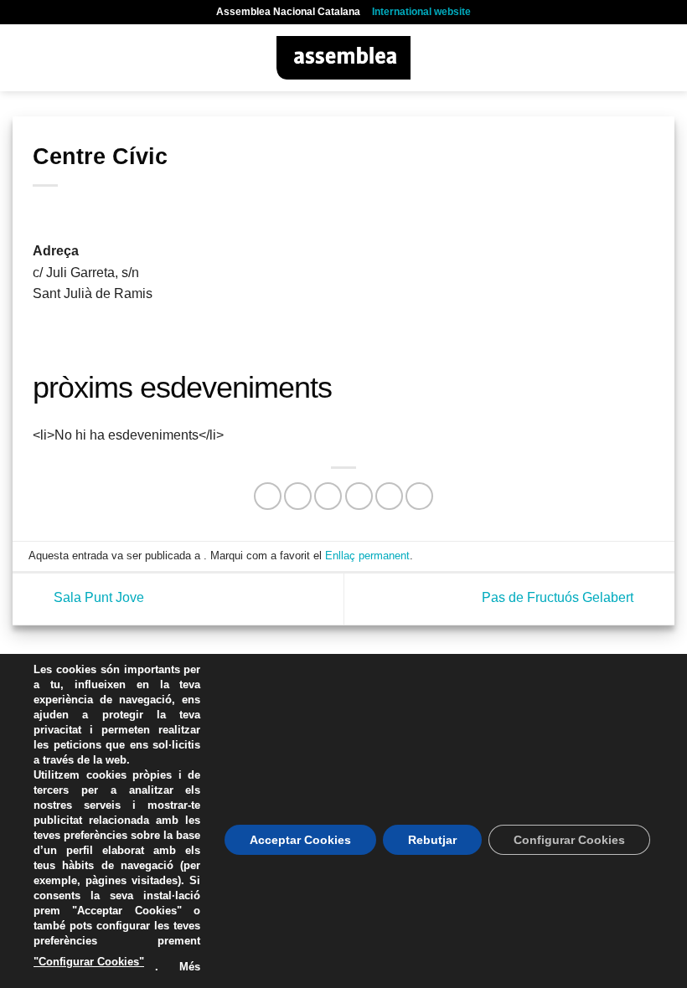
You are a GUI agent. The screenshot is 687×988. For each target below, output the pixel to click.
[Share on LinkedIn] (419, 496)
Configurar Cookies (569, 839)
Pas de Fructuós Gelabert (559, 598)
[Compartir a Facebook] (298, 496)
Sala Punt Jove (97, 598)
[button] (23, 57)
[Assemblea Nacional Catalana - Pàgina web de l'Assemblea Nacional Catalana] (343, 57)
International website (421, 12)
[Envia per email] (359, 496)
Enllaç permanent (367, 555)
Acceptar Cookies (300, 839)
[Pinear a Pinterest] (389, 496)
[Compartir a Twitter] (328, 496)
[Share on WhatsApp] (268, 496)
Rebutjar (432, 839)
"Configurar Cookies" (89, 961)
